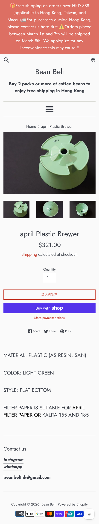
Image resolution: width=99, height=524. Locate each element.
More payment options (49, 317)
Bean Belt (49, 72)
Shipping (29, 254)
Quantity (49, 269)
